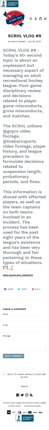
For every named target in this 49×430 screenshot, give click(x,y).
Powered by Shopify (32, 406)
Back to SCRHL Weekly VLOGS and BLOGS (26, 375)
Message (6, 336)
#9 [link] (33, 50)
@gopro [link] (11, 131)
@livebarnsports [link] (19, 141)
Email (5, 325)
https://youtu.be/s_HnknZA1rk (18, 275)
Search (24, 386)
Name (5, 314)
